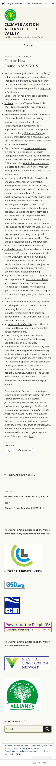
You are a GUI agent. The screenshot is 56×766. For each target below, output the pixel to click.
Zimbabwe (36, 241)
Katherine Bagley (33, 133)
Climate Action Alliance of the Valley (22, 29)
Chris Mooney (11, 335)
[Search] (47, 729)
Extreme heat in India (15, 114)
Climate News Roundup (23, 475)
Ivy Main (8, 103)
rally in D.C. (45, 88)
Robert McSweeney (14, 372)
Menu (30, 45)
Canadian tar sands (14, 320)
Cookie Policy (15, 754)
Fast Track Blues (24, 99)
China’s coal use (12, 301)
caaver (27, 56)
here (31, 436)
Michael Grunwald (13, 249)
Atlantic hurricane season (36, 163)
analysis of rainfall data (20, 324)
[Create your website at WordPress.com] (28, 3)
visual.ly (43, 185)
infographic (10, 185)
